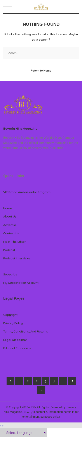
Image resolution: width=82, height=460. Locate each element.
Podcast (9, 250)
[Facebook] (10, 381)
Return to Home (41, 70)
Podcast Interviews (16, 258)
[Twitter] (19, 381)
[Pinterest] (28, 381)
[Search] (76, 6)
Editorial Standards (17, 348)
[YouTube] (63, 381)
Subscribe (10, 274)
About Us (9, 216)
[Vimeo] (72, 381)
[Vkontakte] (41, 390)
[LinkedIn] (45, 381)
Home (7, 208)
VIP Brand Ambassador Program (27, 192)
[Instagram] (37, 381)
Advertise (10, 225)
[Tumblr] (54, 381)
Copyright (10, 314)
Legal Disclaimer (15, 339)
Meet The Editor (14, 241)
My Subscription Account (20, 282)
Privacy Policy (13, 323)
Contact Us (11, 233)
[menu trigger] (8, 6)
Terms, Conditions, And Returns (25, 331)
